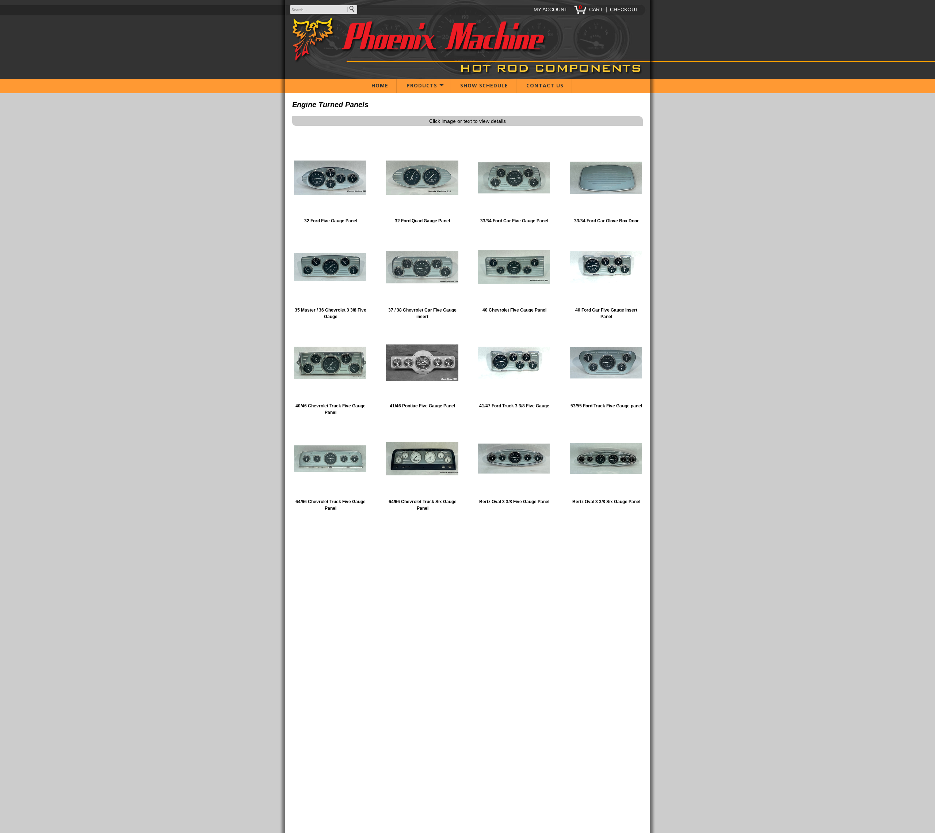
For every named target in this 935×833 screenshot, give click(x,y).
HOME (379, 85)
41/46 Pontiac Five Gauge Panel (422, 405)
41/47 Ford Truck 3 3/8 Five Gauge (514, 405)
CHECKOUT (624, 9)
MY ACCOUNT (551, 9)
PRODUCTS (422, 85)
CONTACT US (545, 85)
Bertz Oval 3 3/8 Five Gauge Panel (514, 501)
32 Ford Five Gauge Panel (330, 220)
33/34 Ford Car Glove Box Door (606, 220)
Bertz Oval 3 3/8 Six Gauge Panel (606, 501)
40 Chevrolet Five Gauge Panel (514, 310)
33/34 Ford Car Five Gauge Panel (514, 220)
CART (596, 9)
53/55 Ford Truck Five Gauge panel (606, 405)
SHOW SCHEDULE (484, 85)
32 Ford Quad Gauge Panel (422, 220)
